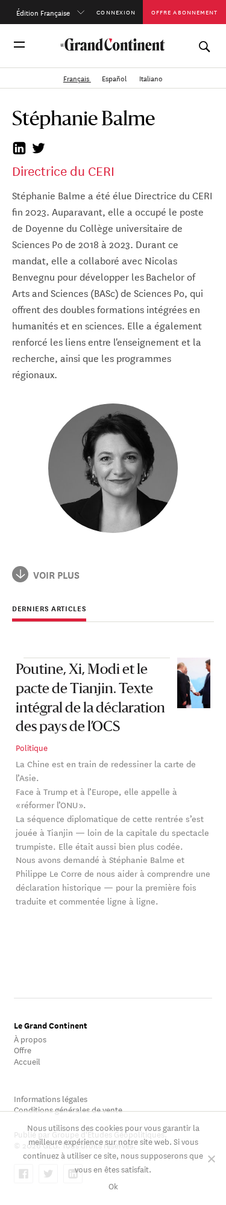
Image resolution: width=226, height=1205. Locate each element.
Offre (22, 1049)
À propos (30, 1038)
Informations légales (50, 1098)
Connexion (116, 12)
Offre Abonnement (184, 12)
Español (115, 77)
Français (77, 77)
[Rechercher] (204, 44)
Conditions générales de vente (68, 1109)
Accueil (27, 1060)
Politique (32, 747)
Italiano (151, 77)
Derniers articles (49, 609)
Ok (113, 1185)
